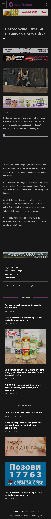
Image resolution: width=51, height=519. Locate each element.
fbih (16, 267)
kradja (19, 271)
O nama (15, 511)
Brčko (7, 416)
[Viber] (25, 285)
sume (15, 274)
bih (12, 267)
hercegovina (10, 271)
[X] (13, 285)
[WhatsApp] (31, 285)
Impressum (35, 511)
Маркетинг (24, 511)
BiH (4, 39)
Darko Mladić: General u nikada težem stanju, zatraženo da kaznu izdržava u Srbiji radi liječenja (24, 372)
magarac (8, 274)
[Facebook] (7, 285)
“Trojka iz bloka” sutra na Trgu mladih (23, 412)
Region (7, 431)
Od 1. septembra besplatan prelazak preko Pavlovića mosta (23, 319)
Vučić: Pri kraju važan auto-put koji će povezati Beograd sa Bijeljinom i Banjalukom (24, 425)
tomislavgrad (10, 277)
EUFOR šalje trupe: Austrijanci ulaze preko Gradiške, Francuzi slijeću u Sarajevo (23, 388)
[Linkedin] (19, 285)
